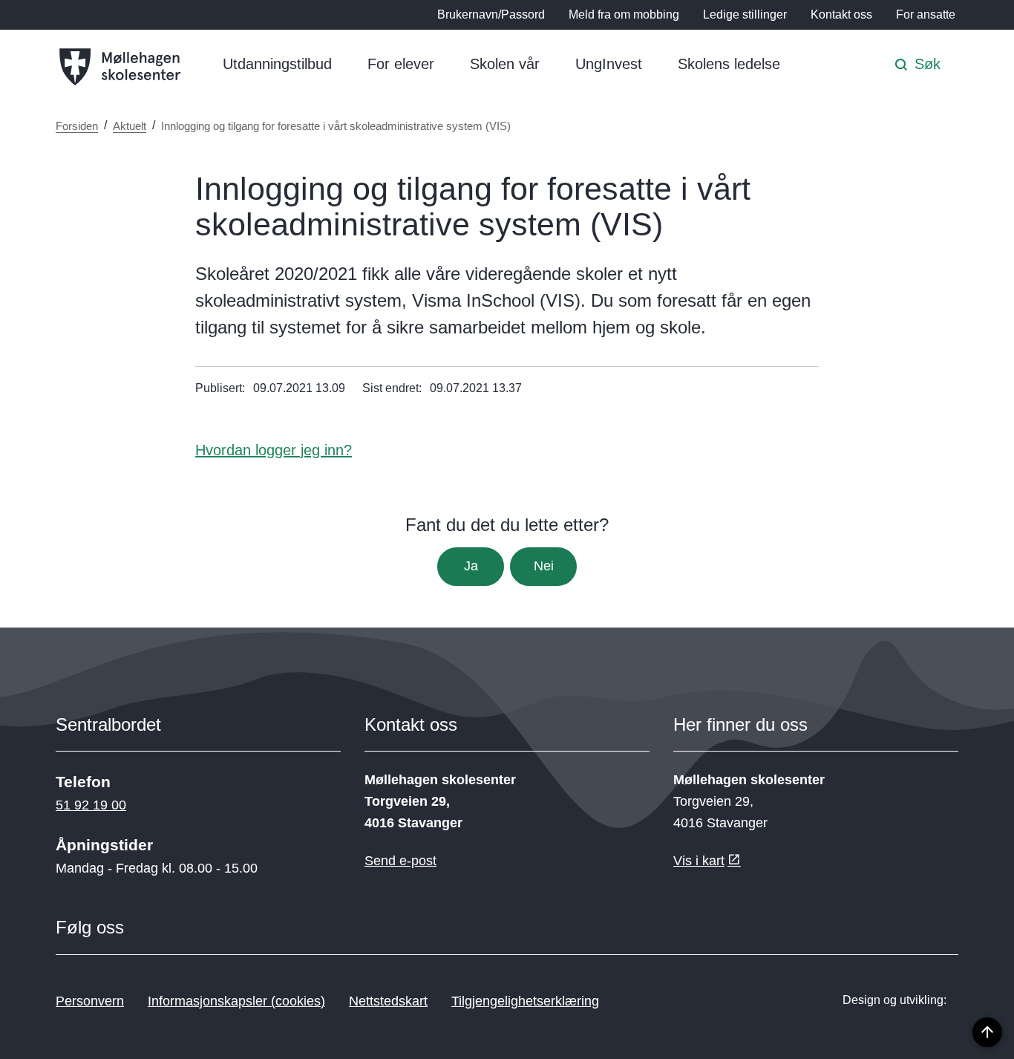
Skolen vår (505, 64)
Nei (544, 565)
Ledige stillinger (745, 14)
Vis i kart (698, 860)
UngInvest (608, 64)
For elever (400, 64)
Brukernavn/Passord (491, 14)
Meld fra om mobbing (624, 14)
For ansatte (925, 14)
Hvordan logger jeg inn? (273, 450)
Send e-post (400, 860)
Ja (471, 565)
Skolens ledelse (729, 64)
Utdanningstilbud (277, 64)
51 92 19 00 (91, 805)
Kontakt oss (841, 14)
